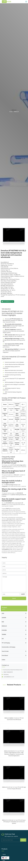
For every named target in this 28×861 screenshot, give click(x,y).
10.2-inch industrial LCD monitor (14, 356)
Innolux (5, 311)
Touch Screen (5, 651)
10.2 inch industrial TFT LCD (12, 378)
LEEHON (4, 617)
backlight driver (8, 482)
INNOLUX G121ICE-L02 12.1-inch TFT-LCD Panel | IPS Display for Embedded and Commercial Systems (14, 821)
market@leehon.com (8, 301)
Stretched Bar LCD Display (8, 647)
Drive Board (5, 655)
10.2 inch (11, 414)
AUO (3, 613)
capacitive (18, 519)
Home (10, 111)
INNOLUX (14, 110)
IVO (3, 638)
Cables (3, 659)
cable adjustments (10, 519)
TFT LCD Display (6, 643)
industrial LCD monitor (13, 313)
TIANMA (4, 634)
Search (23, 840)
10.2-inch (12, 319)
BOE (3, 622)
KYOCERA (4, 630)
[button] (25, 613)
